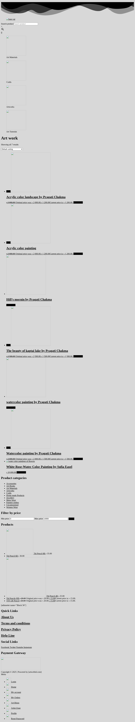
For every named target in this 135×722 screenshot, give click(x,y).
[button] (67, 674)
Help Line (8, 635)
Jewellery (10, 498)
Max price (39, 519)
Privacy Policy (11, 629)
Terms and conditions (15, 623)
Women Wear (12, 507)
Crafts (8, 493)
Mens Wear (11, 500)
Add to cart (78, 202)
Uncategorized (12, 505)
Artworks (10, 491)
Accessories (11, 483)
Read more (10, 305)
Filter (71, 519)
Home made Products (15, 495)
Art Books (10, 486)
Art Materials (11, 488)
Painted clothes (12, 502)
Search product (7, 24)
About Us (7, 617)
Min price (5, 519)
